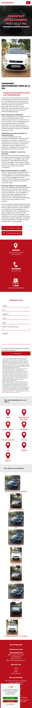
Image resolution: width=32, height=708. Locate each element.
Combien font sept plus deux (10, 327)
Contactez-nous (13, 233)
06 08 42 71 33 (16, 271)
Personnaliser (10, 704)
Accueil (16, 668)
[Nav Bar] (28, 2)
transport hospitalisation (16, 682)
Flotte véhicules (16, 673)
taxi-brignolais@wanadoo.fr (16, 288)
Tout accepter (10, 698)
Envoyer (18, 353)
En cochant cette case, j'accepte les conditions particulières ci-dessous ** (15, 349)
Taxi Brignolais (7, 3)
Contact (16, 671)
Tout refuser (10, 701)
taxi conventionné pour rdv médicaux (16, 681)
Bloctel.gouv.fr (11, 391)
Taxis (16, 669)
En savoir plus (14, 228)
